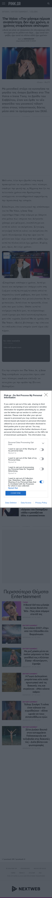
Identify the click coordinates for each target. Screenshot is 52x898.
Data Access (26, 503)
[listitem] (26, 443)
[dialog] (26, 449)
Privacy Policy (41, 503)
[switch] (42, 449)
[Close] (46, 395)
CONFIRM (16, 493)
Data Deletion (11, 503)
